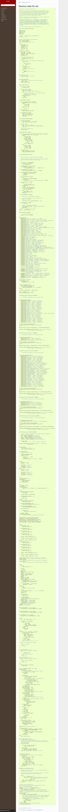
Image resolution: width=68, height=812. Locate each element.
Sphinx (24, 810)
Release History (4, 19)
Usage (2, 11)
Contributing (3, 17)
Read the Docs (40, 810)
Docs (20, 2)
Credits (2, 20)
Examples (3, 14)
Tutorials (2, 12)
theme (30, 810)
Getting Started (4, 8)
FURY (8, 1)
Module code (24, 2)
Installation (3, 9)
